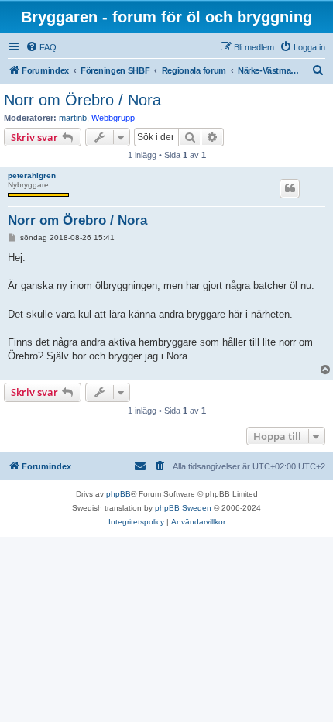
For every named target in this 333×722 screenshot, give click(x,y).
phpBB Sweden (183, 508)
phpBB (118, 494)
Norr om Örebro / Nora (82, 99)
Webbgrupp (113, 117)
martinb (73, 117)
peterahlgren (32, 175)
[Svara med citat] (290, 188)
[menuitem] (41, 47)
